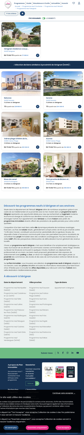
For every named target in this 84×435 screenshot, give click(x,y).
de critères (12, 13)
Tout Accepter (63, 428)
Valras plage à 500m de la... (16, 138)
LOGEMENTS (50, 18)
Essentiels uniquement (37, 428)
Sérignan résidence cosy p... (16, 49)
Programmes (19, 3)
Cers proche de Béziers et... (58, 179)
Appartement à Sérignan (64, 288)
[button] (79, 3)
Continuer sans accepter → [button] (63, 393)
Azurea (49, 138)
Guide (28, 3)
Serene (49, 98)
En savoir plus (11, 428)
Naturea (7, 98)
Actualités (55, 3)
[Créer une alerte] (22, 13)
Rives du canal (10, 179)
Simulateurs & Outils (41, 3)
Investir (65, 3)
